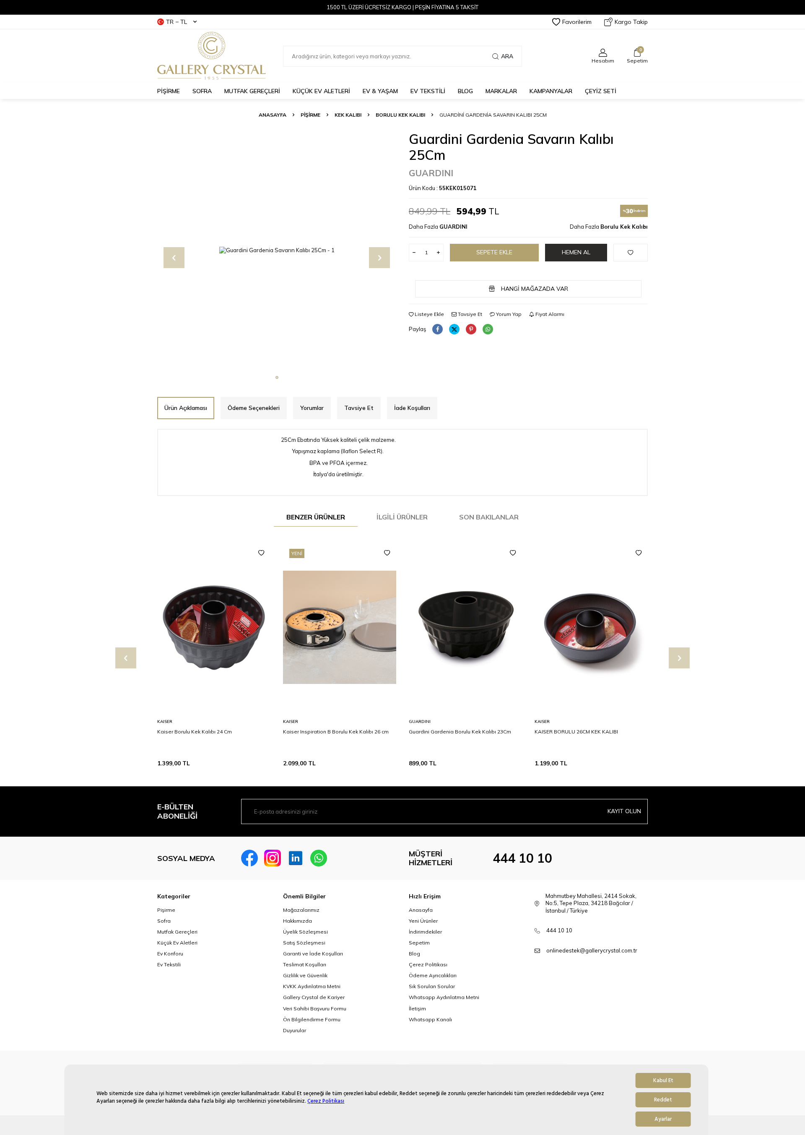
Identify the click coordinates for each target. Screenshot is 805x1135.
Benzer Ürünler (315, 517)
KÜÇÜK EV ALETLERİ (321, 91)
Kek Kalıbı (348, 115)
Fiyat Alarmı (549, 314)
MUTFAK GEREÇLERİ (252, 91)
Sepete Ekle (494, 252)
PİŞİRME (168, 91)
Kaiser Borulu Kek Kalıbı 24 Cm (194, 731)
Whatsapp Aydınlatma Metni (444, 997)
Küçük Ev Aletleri (177, 942)
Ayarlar (663, 1119)
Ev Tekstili (169, 964)
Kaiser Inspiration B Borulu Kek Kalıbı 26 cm (336, 731)
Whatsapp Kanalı (430, 1019)
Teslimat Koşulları (304, 964)
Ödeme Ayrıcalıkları (433, 975)
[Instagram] (272, 858)
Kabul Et (663, 1080)
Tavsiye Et (469, 314)
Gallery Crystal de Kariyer (314, 997)
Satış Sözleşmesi (304, 942)
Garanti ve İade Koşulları (313, 953)
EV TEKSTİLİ (427, 91)
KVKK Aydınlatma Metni (311, 986)
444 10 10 (522, 858)
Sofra (164, 921)
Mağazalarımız (301, 910)
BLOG (465, 91)
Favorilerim (577, 22)
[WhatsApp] (318, 858)
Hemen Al (576, 252)
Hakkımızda (297, 921)
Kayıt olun (624, 811)
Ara (507, 56)
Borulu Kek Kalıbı (400, 115)
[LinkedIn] (295, 858)
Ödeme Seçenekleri (254, 408)
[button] (276, 377)
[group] (276, 250)
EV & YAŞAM (380, 91)
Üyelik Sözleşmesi (305, 932)
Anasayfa (272, 115)
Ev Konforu (170, 953)
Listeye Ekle (428, 314)
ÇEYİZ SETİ (600, 91)
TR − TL (176, 22)
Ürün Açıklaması (185, 408)
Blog (414, 953)
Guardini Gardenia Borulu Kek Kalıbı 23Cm (460, 731)
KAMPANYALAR (551, 91)
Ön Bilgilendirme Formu (311, 1019)
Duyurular (294, 1030)
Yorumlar (312, 408)
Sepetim (419, 942)
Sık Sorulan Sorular (432, 986)
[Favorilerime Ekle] (261, 553)
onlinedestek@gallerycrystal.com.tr (591, 950)
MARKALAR (501, 91)
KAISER (164, 721)
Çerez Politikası (325, 1101)
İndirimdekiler (425, 932)
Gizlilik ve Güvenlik (305, 975)
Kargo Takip (631, 22)
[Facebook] (249, 858)
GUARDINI (431, 172)
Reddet (663, 1099)
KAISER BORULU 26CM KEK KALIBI (576, 731)
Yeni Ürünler (423, 921)
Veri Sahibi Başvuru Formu (314, 1008)
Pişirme (166, 910)
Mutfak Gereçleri (177, 932)
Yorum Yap (508, 314)
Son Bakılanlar (489, 517)
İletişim (417, 1008)
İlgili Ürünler (402, 517)
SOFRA (202, 91)
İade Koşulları (412, 408)
